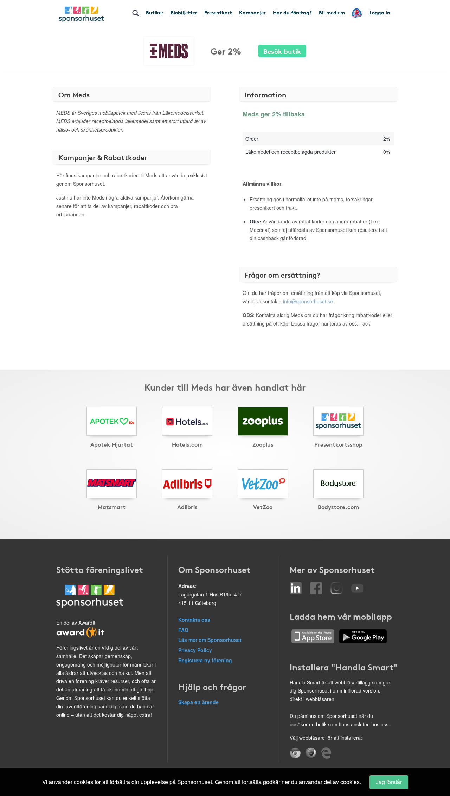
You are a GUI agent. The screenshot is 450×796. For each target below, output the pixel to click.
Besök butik (282, 51)
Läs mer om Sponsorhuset (210, 639)
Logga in (379, 12)
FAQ (183, 629)
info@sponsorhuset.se (308, 301)
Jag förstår (389, 782)
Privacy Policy (195, 649)
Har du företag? (292, 12)
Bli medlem (332, 12)
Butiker (154, 12)
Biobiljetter (184, 12)
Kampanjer (252, 12)
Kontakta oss (194, 619)
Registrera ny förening (205, 660)
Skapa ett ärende (198, 702)
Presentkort (218, 12)
